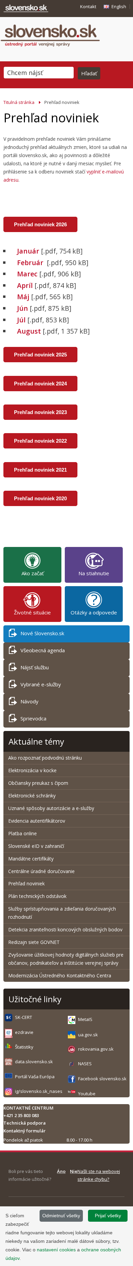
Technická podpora (24, 1123)
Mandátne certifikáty (31, 858)
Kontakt (88, 6)
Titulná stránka (18, 102)
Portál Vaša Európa (35, 1076)
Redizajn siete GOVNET (34, 942)
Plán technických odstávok (37, 896)
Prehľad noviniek (26, 883)
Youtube (86, 1093)
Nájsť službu (34, 667)
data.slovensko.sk (34, 1061)
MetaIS (85, 1019)
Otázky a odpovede (94, 612)
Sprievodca (33, 718)
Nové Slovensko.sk (42, 633)
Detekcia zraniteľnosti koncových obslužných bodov (65, 929)
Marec (27, 273)
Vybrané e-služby (40, 684)
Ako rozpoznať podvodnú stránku (45, 757)
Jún (22, 308)
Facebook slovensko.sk (102, 1079)
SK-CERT (23, 1017)
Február (31, 262)
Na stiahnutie (93, 573)
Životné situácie (32, 612)
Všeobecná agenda (42, 650)
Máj (23, 296)
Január (28, 251)
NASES (85, 1064)
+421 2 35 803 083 (21, 1115)
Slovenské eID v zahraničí (36, 846)
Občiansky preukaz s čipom (38, 783)
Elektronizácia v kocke (32, 770)
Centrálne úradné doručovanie (41, 871)
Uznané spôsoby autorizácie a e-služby (51, 808)
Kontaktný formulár (24, 1131)
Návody (29, 701)
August (30, 331)
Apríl (25, 285)
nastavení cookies (56, 1249)
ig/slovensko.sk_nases (38, 1091)
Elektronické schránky (32, 795)
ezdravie (24, 1032)
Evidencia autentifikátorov (36, 821)
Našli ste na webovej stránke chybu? (98, 1175)
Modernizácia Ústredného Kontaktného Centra (59, 975)
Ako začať (32, 573)
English (119, 6)
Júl (21, 319)
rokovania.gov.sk (96, 1049)
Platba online (22, 833)
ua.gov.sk (88, 1035)
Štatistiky (24, 1047)
